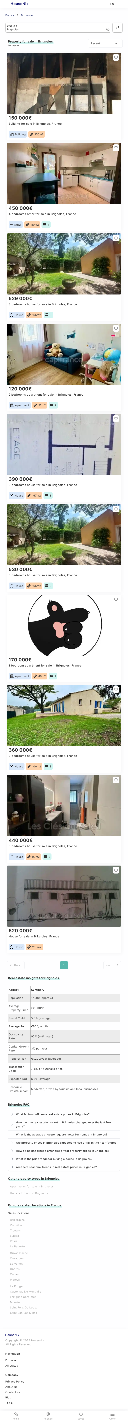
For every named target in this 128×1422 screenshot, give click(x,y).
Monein (15, 1302)
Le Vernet (16, 1263)
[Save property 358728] (116, 147)
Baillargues (17, 1219)
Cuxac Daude (19, 1253)
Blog (8, 1397)
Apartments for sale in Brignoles (32, 1186)
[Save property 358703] (116, 238)
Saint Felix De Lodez (24, 1307)
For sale (10, 1360)
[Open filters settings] (117, 28)
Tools (9, 1402)
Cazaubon (17, 1258)
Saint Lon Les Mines (23, 1312)
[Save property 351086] (116, 328)
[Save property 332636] (116, 780)
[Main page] (26, 4)
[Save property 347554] (116, 418)
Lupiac (14, 1235)
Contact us (12, 1392)
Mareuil (15, 1279)
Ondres (15, 1269)
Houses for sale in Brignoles (29, 1193)
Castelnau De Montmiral (26, 1291)
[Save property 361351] (116, 57)
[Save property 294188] (116, 870)
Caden (14, 1274)
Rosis (13, 1241)
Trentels (15, 1230)
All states (11, 1365)
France (9, 15)
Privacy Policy (14, 1381)
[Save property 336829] (116, 599)
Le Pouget (17, 1286)
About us (11, 1386)
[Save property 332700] (116, 689)
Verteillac (16, 1225)
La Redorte (17, 1246)
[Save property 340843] (116, 509)
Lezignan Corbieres (23, 1296)
